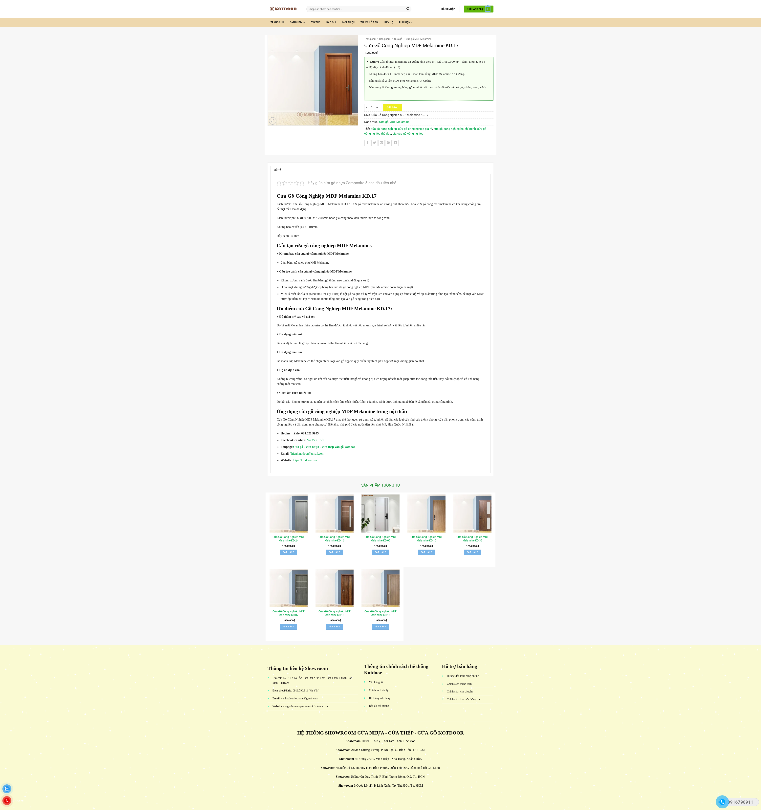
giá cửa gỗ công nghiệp (408, 133)
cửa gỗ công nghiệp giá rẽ (415, 129)
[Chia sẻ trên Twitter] (374, 143)
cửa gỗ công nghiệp (384, 129)
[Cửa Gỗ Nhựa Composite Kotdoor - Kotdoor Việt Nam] (284, 9)
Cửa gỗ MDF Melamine (418, 38)
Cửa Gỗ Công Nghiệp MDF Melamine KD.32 (472, 538)
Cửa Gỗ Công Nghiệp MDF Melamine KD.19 (426, 538)
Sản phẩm (296, 22)
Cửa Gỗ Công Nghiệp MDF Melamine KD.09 (380, 538)
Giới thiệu (348, 22)
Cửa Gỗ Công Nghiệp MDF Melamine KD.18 (334, 613)
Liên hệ (388, 22)
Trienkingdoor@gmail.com (307, 453)
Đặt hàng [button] (288, 552)
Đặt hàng (392, 107)
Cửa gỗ (398, 38)
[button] (448, 9)
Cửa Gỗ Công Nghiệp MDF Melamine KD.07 (288, 613)
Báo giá (331, 22)
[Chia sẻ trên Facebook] (367, 143)
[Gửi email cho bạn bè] (381, 143)
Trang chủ (277, 22)
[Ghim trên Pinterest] (388, 143)
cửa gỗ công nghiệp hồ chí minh (455, 129)
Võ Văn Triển (316, 440)
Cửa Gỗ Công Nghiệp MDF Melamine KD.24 (288, 538)
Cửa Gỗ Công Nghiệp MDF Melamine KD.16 (334, 538)
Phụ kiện (404, 22)
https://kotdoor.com (304, 460)
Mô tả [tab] (277, 169)
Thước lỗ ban (369, 22)
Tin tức (316, 22)
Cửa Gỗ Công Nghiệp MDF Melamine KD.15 (380, 613)
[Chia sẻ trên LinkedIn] (395, 143)
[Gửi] (408, 9)
